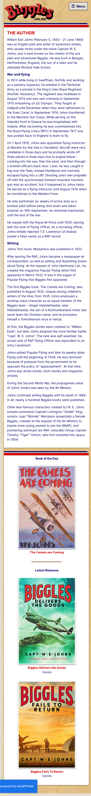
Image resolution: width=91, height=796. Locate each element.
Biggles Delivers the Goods (47, 667)
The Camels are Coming (47, 552)
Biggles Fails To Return (47, 771)
